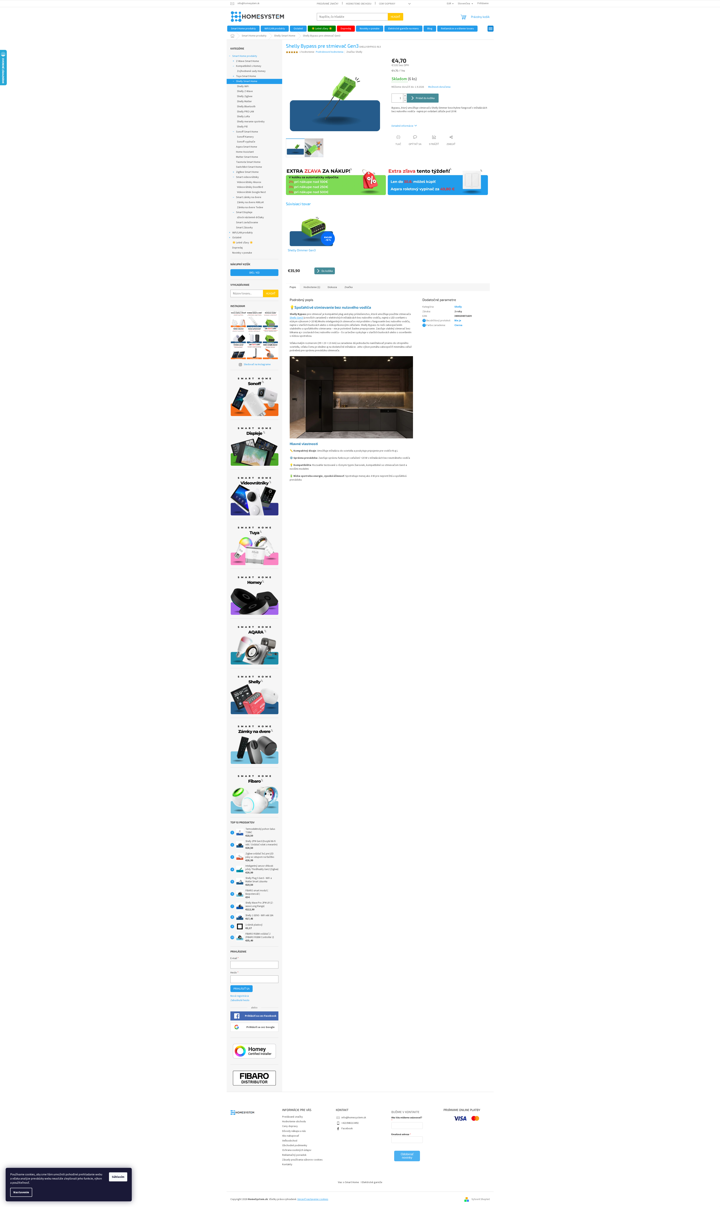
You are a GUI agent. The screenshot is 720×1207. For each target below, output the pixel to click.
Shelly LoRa (243, 116)
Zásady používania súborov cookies (302, 1160)
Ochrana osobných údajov (296, 1150)
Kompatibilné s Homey (248, 66)
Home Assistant (245, 152)
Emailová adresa (400, 1134)
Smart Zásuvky (244, 227)
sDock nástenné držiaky (250, 217)
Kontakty (287, 1164)
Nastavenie (21, 1192)
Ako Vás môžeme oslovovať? (406, 1117)
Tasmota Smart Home (248, 162)
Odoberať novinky (407, 1156)
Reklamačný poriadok (294, 1155)
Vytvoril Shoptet (481, 1199)
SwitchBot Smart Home (249, 167)
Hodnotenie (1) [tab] (312, 287)
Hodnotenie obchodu (358, 3)
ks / (254, 272)
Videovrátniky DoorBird (250, 187)
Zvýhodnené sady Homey (251, 71)
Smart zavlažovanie (247, 222)
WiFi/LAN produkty (242, 233)
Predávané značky (327, 3)
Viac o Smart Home (348, 1182)
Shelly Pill (242, 127)
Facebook (347, 1128)
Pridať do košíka (425, 98)
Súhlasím (118, 1177)
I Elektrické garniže (371, 1182)
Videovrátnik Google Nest (251, 192)
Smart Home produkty (244, 56)
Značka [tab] (348, 287)
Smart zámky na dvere (248, 197)
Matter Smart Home (247, 157)
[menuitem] (243, 29)
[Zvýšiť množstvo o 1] (405, 96)
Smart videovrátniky (247, 177)
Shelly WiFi (243, 86)
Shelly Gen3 (296, 318)
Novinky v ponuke (242, 253)
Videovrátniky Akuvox (249, 182)
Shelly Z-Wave (245, 91)
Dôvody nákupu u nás (294, 1131)
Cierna (458, 325)
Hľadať (395, 16)
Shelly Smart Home (246, 81)
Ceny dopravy (387, 3)
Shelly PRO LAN (245, 112)
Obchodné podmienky (294, 1145)
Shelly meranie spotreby (251, 121)
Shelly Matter (244, 101)
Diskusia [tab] (332, 287)
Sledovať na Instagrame (257, 364)
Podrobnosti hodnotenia (329, 52)
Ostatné (237, 237)
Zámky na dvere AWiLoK (250, 202)
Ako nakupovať (290, 1136)
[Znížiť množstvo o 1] (405, 100)
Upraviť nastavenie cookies (312, 1199)
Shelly (458, 307)
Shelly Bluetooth (246, 106)
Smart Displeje (244, 212)
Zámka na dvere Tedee (250, 207)
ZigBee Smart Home (247, 172)
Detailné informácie (402, 126)
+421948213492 (350, 1123)
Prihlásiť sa (241, 988)
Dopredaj (237, 248)
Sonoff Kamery (245, 137)
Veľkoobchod (289, 1141)
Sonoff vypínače (246, 142)
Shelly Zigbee (244, 96)
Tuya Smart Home (246, 76)
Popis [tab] (293, 287)
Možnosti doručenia (439, 87)
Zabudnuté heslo (239, 1000)
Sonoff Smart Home (247, 132)
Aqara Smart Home (246, 147)
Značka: (354, 52)
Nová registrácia (239, 996)
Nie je (457, 320)
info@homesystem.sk (353, 1117)
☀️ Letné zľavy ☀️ (242, 243)
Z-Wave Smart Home (247, 61)
